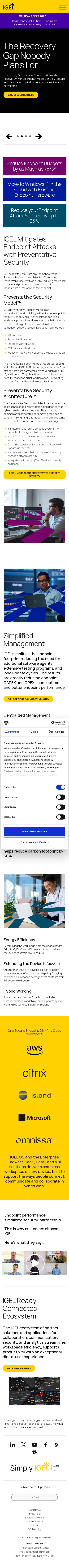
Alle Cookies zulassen (34, 831)
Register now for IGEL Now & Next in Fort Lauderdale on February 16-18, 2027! (34, 22)
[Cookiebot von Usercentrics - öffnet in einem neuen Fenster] (51, 723)
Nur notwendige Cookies (34, 842)
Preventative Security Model (35, 1547)
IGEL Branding (35, 1529)
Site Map (34, 1525)
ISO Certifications (34, 1521)
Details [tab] (35, 731)
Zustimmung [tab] (12, 731)
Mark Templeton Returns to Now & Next (34, 1555)
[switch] (60, 797)
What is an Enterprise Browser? (34, 1551)
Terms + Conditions (34, 1517)
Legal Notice (34, 1509)
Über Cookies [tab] (56, 731)
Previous (9, 136)
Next (38, 136)
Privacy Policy (34, 1513)
